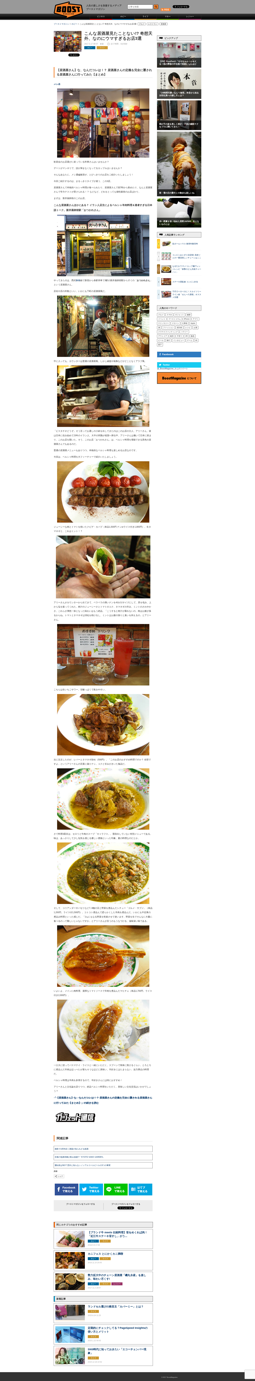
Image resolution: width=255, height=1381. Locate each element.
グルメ (141, 24)
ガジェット (179, 315)
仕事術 (184, 323)
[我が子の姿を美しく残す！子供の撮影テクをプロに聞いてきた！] (179, 129)
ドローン (175, 323)
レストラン (152, 24)
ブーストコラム (174, 319)
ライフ (145, 16)
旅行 (168, 340)
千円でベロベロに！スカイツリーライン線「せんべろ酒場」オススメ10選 (186, 294)
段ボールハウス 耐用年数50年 (185, 244)
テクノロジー (163, 323)
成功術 (179, 328)
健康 (189, 315)
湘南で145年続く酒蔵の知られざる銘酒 (71, 1149)
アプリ (195, 319)
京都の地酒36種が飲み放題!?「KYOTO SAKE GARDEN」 (80, 1157)
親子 (160, 345)
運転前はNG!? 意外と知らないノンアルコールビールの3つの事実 (83, 1165)
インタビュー (178, 340)
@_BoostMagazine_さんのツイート (172, 369)
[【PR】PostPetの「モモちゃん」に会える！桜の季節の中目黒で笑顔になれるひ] (179, 67)
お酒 (195, 328)
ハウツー (184, 332)
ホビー (123, 16)
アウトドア (162, 336)
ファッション (168, 328)
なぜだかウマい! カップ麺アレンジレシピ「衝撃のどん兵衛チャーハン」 (186, 269)
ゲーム (189, 340)
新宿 (78, 280)
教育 (172, 336)
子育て (179, 336)
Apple (193, 323)
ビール (161, 340)
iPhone (187, 319)
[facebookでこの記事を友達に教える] (66, 1195)
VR (186, 336)
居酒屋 (163, 24)
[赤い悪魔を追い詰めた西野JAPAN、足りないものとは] (179, 227)
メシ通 (57, 84)
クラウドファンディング (168, 332)
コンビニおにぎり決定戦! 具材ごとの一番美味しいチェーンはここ (186, 256)
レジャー (190, 16)
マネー (168, 16)
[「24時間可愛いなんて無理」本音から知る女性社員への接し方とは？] (179, 98)
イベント (161, 319)
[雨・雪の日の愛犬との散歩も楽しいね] (179, 195)
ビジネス (101, 16)
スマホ (169, 315)
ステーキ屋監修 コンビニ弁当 (185, 282)
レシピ (188, 328)
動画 (192, 336)
